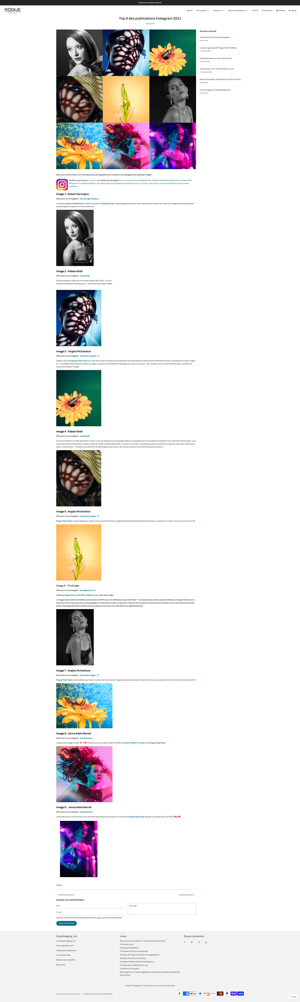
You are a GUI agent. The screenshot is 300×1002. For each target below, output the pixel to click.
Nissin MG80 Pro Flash (135, 743)
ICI (194, 521)
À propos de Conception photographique (139, 955)
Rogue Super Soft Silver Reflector (79, 595)
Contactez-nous (126, 944)
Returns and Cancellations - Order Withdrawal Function (143, 941)
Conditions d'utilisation (129, 969)
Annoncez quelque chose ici (150, 3)
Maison (190, 10)
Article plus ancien (66, 895)
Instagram (93, 180)
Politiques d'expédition (129, 948)
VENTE (255, 10)
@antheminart (86, 738)
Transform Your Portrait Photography (215, 37)
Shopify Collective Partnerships (133, 958)
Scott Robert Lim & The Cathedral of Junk (217, 69)
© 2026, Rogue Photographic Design (68, 994)
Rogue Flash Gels (79, 361)
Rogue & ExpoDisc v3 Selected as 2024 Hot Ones (220, 79)
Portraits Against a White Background (215, 90)
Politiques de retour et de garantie (134, 951)
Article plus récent (186, 895)
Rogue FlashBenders (74, 204)
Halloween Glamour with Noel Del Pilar (216, 58)
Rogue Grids (108, 204)
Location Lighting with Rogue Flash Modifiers (218, 48)
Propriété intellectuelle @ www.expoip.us (137, 962)
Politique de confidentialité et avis (134, 965)
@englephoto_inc (88, 590)
